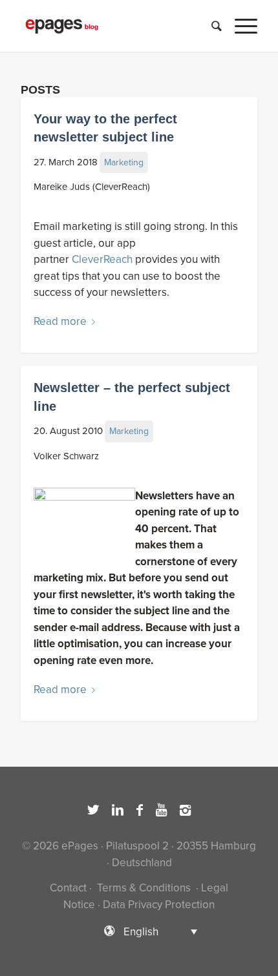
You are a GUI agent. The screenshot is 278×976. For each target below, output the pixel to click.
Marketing (124, 162)
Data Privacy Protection (159, 904)
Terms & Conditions (143, 888)
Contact (68, 888)
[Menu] (239, 26)
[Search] (210, 26)
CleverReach (102, 259)
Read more (60, 321)
